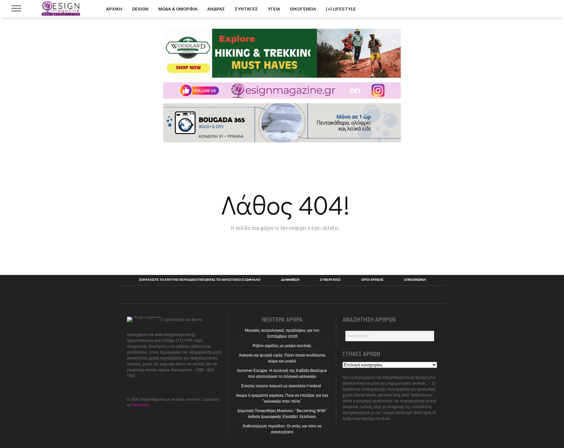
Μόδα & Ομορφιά (177, 8)
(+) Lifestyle (341, 8)
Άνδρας (216, 8)
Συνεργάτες (330, 279)
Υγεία (274, 8)
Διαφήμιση (290, 279)
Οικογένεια (303, 8)
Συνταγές (246, 8)
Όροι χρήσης (372, 279)
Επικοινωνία (415, 279)
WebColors (140, 405)
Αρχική (114, 8)
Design (140, 8)
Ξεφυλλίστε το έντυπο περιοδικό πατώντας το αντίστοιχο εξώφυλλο (199, 279)
